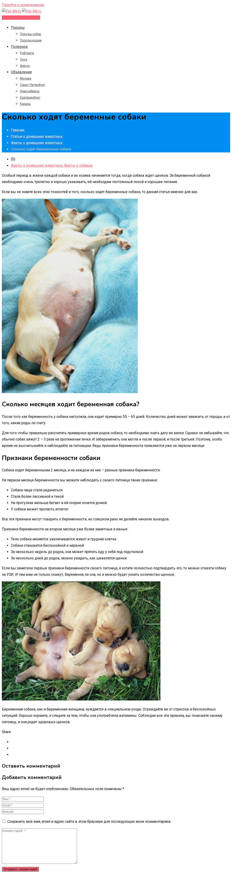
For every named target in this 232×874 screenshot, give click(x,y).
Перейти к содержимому (23, 5)
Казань (25, 104)
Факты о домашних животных (37, 165)
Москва (25, 78)
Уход (23, 59)
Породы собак (30, 34)
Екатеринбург (30, 97)
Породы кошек (31, 40)
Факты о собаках (78, 165)
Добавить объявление (21, 17)
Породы (18, 27)
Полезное (19, 46)
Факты (25, 66)
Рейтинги (27, 53)
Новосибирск (29, 91)
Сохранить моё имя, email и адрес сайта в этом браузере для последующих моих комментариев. (89, 821)
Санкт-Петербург (32, 85)
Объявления (21, 72)
